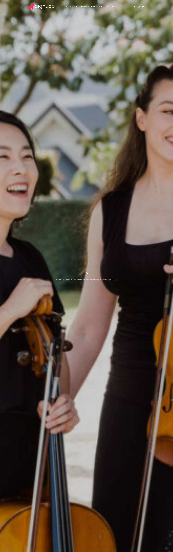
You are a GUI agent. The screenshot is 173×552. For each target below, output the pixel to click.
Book (101, 6)
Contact (110, 6)
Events (84, 6)
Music (93, 6)
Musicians (73, 6)
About (63, 6)
